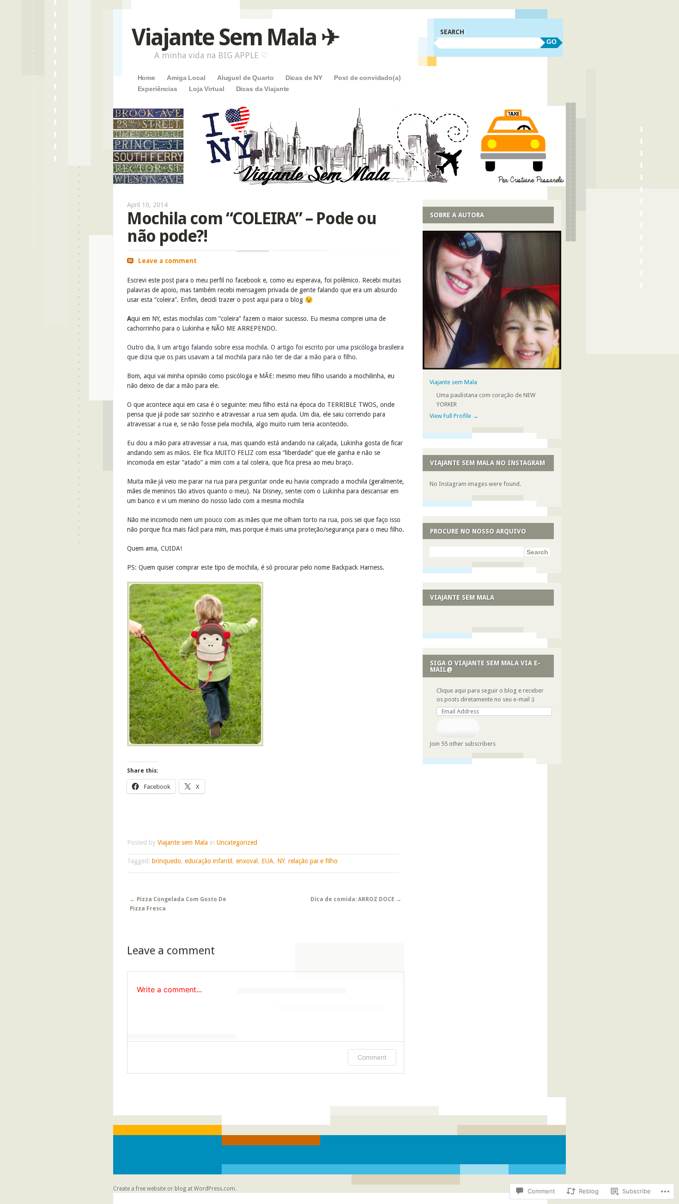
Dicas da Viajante (263, 88)
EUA (267, 861)
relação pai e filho (313, 861)
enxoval (247, 861)
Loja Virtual (206, 88)
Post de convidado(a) (367, 77)
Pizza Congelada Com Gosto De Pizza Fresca (178, 904)
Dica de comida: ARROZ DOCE (355, 899)
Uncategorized (237, 842)
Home (146, 77)
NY (281, 861)
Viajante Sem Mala (462, 597)
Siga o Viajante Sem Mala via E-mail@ (485, 666)
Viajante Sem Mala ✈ (235, 37)
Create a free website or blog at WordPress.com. (174, 1189)
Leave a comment (167, 260)
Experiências (157, 88)
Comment (372, 1057)
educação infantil (208, 861)
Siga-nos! (457, 728)
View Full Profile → (454, 415)
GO (551, 41)
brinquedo (166, 861)
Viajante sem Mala (183, 842)
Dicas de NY (303, 77)
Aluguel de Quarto (245, 77)
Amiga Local (186, 77)
